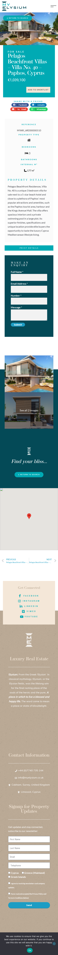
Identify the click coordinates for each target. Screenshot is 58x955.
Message (16, 307)
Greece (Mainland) (34, 872)
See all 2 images (29, 410)
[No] (54, 943)
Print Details (29, 248)
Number (16, 295)
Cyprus (15, 872)
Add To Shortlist (38, 90)
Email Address (19, 283)
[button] (20, 105)
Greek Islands (18, 876)
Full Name (17, 271)
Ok (29, 950)
